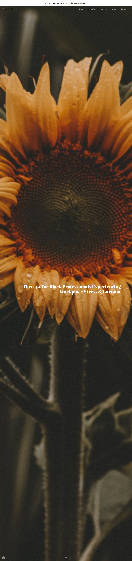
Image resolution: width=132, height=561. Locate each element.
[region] (66, 3)
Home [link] (81, 9)
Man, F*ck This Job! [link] (92, 9)
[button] (129, 9)
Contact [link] (123, 9)
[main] (66, 283)
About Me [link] (115, 9)
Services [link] (104, 9)
